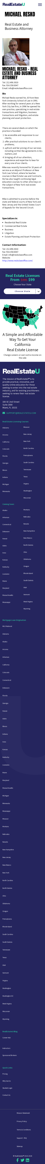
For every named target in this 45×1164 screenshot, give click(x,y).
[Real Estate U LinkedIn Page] (27, 1161)
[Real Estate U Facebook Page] (17, 1161)
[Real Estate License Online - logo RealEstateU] (20, 4)
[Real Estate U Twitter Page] (22, 1161)
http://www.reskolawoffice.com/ (17, 260)
